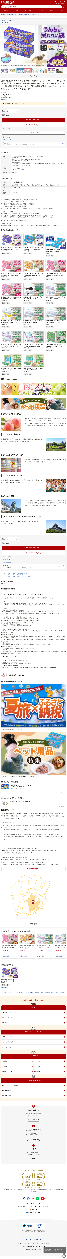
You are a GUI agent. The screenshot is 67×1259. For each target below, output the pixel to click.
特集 (51, 10)
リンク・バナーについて (42, 1243)
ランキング (28, 10)
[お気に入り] (64, 1256)
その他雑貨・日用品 (22, 573)
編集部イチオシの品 (7, 1037)
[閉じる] (64, 1249)
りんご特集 (4, 1066)
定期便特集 (37, 1071)
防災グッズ (20, 574)
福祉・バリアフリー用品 (24, 576)
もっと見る (62, 792)
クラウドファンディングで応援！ (10, 1085)
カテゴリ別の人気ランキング (9, 1012)
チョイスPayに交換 (6, 1090)
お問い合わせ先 (7, 139)
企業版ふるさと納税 (34, 1212)
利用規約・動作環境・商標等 (33, 1249)
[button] (64, 7)
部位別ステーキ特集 (7, 1071)
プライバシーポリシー (28, 1246)
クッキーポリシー (40, 1246)
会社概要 (20, 1243)
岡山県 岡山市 (5, 987)
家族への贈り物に (6, 1095)
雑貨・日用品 (11, 573)
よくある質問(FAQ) (33, 1139)
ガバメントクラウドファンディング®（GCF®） (34, 1206)
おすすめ (40, 10)
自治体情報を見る (34, 868)
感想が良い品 (5, 1023)
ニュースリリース (29, 1243)
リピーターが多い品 (7, 1017)
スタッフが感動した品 (7, 1042)
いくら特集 (37, 1061)
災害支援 (34, 1209)
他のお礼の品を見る (18, 169)
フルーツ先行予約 (6, 1047)
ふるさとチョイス (34, 1203)
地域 (16, 10)
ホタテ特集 (37, 1066)
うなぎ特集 (4, 1061)
